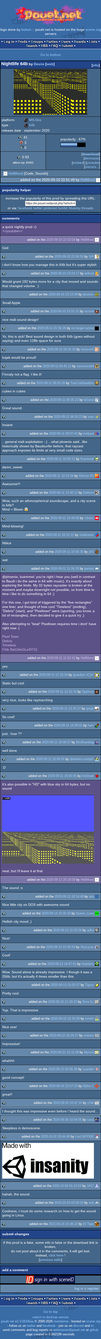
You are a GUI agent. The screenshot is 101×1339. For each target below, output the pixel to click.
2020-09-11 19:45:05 (62, 776)
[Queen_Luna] (97, 913)
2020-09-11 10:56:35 (69, 552)
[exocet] (97, 311)
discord (78, 1326)
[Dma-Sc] (97, 1002)
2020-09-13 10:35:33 (56, 913)
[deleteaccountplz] (97, 759)
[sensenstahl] (97, 366)
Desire (39, 64)
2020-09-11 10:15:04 (59, 476)
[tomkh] (97, 1018)
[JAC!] (97, 1186)
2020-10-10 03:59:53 (68, 1202)
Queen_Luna (85, 913)
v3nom (89, 518)
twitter (38, 208)
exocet (89, 311)
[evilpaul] (97, 433)
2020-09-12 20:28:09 (60, 879)
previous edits (50, 1260)
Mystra (89, 1052)
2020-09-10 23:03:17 (64, 273)
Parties (52, 41)
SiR (91, 256)
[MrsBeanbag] (97, 742)
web (50, 64)
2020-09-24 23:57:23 (63, 1086)
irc (92, 1326)
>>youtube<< (12, 231)
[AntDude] (97, 776)
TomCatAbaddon (82, 383)
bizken (26, 29)
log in (79, 1288)
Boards (80, 41)
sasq (90, 1119)
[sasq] (97, 1119)
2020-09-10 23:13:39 (63, 294)
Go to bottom (50, 55)
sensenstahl (85, 366)
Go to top (50, 1312)
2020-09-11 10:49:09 (64, 518)
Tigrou (89, 985)
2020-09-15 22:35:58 (65, 1018)
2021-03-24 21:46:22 (63, 1224)
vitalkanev (86, 535)
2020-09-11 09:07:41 (63, 433)
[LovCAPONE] (97, 1136)
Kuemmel (87, 459)
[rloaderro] (97, 964)
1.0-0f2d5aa (25, 1321)
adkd (90, 930)
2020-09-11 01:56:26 (51, 328)
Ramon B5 (86, 476)
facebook (25, 208)
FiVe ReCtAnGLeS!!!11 (20, 649)
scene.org (93, 29)
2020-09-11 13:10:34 (62, 691)
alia (91, 896)
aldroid (89, 273)
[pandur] (97, 568)
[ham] (97, 725)
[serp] (97, 416)
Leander (88, 1069)
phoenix (88, 294)
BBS (44, 46)
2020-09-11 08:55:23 (68, 416)
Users (66, 41)
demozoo (92, 158)
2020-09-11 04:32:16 (61, 349)
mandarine (61, 1321)
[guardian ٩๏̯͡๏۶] (97, 675)
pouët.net (7, 1321)
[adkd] (97, 930)
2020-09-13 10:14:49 (69, 896)
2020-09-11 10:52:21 (59, 535)
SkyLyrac (87, 947)
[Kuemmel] (97, 459)
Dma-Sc (88, 1002)
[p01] (97, 552)
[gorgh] (97, 708)
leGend (89, 400)
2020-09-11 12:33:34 (53, 675)
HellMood (15, 173)
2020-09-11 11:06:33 (64, 568)
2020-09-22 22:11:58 (64, 1052)
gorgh (90, 708)
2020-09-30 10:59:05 (67, 1119)
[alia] (97, 896)
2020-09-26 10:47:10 (67, 1103)
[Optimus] (97, 691)
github (94, 1330)
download (90, 154)
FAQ (54, 46)
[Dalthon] (97, 492)
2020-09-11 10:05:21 (60, 459)
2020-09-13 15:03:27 (65, 985)
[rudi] (97, 1202)
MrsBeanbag (85, 742)
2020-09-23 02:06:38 (62, 1069)
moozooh (87, 349)
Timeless (9, 645)
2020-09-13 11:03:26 (67, 930)
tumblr (63, 208)
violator (89, 1035)
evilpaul (88, 433)
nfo (96, 65)
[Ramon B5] (97, 476)
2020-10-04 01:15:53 (66, 1186)
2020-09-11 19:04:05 (50, 759)
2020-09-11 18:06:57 (56, 742)
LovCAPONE (84, 1136)
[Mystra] (97, 1052)
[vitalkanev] (97, 535)
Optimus (88, 691)
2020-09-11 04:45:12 (57, 366)
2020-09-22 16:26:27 (63, 1035)
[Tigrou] (97, 985)
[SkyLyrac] (97, 947)
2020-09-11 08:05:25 (50, 383)
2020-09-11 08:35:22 (64, 400)
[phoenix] (97, 294)
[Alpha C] (97, 1086)
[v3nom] (97, 518)
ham (91, 725)
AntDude (88, 776)
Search (32, 46)
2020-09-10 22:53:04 (60, 239)
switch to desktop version (50, 1317)
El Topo (88, 1224)
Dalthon (88, 492)
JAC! (90, 1186)
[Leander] (97, 1069)
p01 (91, 552)
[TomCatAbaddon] (97, 383)
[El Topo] (97, 1224)
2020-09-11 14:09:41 (68, 725)
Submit (67, 46)
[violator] (97, 1035)
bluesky (75, 208)
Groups (37, 41)
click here (56, 1255)
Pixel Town (10, 636)
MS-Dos (32, 120)
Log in (9, 41)
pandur (89, 568)
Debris (7, 641)
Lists (93, 41)
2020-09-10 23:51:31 (64, 311)
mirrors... (92, 167)
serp (91, 416)
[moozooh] (97, 349)
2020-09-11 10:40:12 (63, 492)
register (93, 1288)
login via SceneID (58, 1280)
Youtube (93, 163)
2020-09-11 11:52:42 (61, 658)
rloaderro (88, 964)
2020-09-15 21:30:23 (62, 1002)
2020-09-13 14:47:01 (61, 964)
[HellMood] (5, 173)
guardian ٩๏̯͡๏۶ (83, 675)
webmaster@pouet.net (69, 1330)
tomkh (89, 1018)
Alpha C (88, 1086)
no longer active (82, 328)
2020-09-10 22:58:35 (68, 256)
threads (87, 208)
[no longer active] (97, 328)
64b (29, 125)
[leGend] (97, 400)
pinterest (50, 208)
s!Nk (90, 1103)
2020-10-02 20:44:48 (55, 1136)
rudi (91, 1202)
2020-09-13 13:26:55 (60, 947)
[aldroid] (97, 273)
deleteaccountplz (82, 759)
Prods (22, 41)
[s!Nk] (97, 1103)
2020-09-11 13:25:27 (66, 708)
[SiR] (97, 256)
